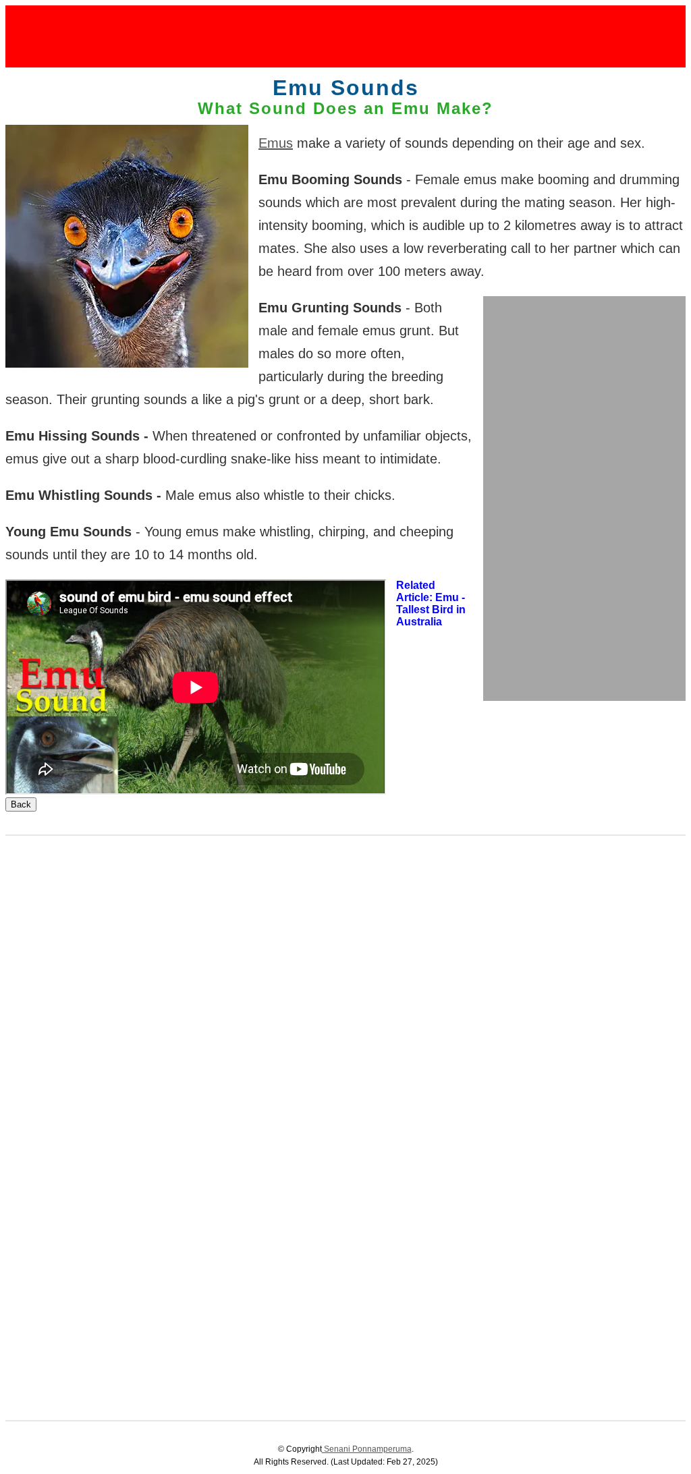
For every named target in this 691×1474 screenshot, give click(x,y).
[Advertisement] (345, 35)
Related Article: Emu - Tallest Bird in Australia (431, 603)
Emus (275, 143)
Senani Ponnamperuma (367, 1449)
